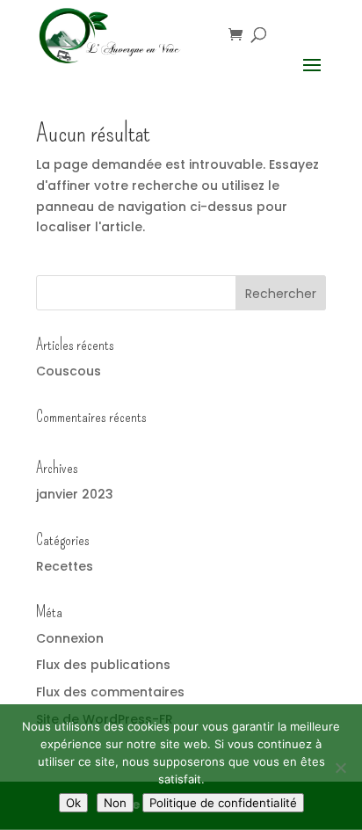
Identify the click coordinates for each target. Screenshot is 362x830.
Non (115, 803)
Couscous (68, 371)
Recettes (64, 566)
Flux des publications (103, 664)
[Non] (340, 767)
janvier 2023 (74, 494)
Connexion (70, 638)
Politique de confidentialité (223, 803)
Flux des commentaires (110, 692)
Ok (73, 803)
